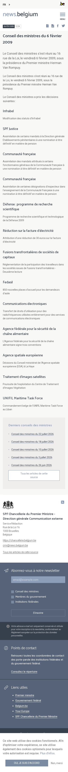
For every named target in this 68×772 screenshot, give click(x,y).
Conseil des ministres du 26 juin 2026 (31, 465)
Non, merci (57, 763)
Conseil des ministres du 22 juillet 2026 (32, 434)
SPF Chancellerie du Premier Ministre (36, 716)
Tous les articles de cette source (34, 475)
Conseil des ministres (27, 592)
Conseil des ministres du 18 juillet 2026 (32, 441)
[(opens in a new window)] (56, 25)
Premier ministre (24, 695)
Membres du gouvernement (30, 597)
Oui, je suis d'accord (27, 763)
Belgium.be (21, 705)
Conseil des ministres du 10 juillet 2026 (32, 449)
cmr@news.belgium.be (15, 545)
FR (4, 4)
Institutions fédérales (27, 602)
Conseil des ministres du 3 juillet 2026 (31, 457)
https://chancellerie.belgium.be (19, 540)
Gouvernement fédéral (28, 700)
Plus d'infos (47, 753)
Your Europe (22, 711)
